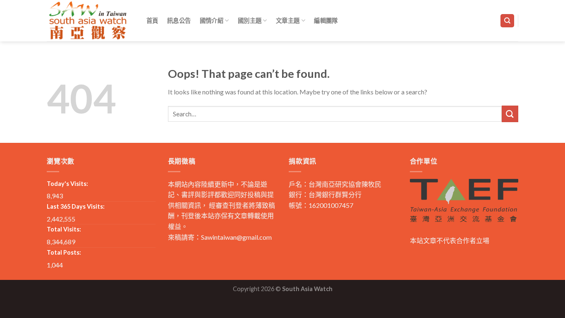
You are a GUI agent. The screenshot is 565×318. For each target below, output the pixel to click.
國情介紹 (211, 20)
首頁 (152, 20)
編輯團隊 (326, 20)
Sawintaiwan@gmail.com (236, 237)
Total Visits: (64, 229)
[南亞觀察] (88, 20)
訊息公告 (179, 20)
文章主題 (287, 20)
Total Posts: (64, 252)
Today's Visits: (67, 183)
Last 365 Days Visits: (76, 206)
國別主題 (249, 20)
